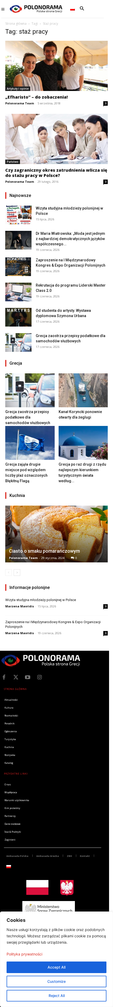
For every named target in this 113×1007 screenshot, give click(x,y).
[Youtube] (27, 677)
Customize (56, 981)
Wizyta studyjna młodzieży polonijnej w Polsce (40, 600)
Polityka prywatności (24, 954)
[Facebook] (4, 677)
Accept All (56, 967)
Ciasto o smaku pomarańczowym (44, 551)
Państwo (12, 162)
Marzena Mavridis (19, 606)
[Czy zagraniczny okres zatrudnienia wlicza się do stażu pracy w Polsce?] (56, 139)
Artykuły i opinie (18, 88)
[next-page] (17, 572)
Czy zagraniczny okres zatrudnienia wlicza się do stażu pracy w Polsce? (56, 172)
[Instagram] (39, 677)
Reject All (57, 995)
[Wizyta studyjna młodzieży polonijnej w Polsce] (18, 215)
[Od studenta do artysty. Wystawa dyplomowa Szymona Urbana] (18, 317)
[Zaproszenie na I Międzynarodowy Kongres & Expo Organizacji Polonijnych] (18, 266)
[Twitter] (15, 677)
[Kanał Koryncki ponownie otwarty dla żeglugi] (83, 390)
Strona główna (16, 23)
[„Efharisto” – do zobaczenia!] (56, 66)
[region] (56, 959)
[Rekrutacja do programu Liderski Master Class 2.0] (18, 292)
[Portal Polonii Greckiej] (36, 8)
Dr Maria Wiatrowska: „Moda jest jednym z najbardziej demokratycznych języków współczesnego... (70, 238)
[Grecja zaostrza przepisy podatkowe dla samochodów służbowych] (18, 342)
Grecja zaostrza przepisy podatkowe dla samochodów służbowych (27, 417)
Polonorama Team (19, 103)
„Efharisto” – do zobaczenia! (36, 97)
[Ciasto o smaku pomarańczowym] (56, 534)
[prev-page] (8, 572)
